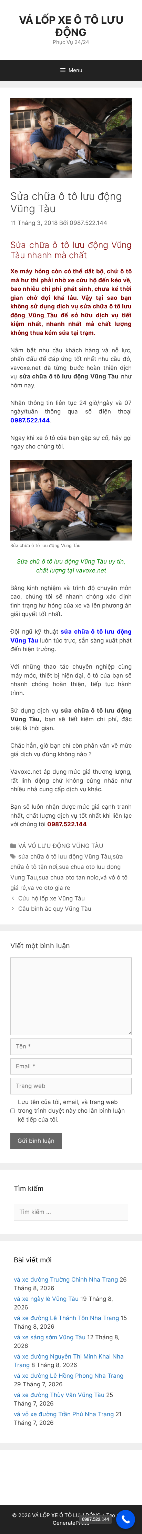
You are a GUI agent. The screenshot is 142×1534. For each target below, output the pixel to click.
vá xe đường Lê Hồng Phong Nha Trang (68, 1375)
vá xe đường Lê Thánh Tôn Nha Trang (66, 1318)
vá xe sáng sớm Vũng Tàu (49, 1337)
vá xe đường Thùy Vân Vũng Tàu (59, 1394)
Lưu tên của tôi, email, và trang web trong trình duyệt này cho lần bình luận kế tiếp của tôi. (71, 1111)
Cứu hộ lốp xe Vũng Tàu (51, 898)
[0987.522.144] (125, 1519)
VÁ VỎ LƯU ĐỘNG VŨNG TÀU (60, 845)
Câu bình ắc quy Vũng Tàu (54, 908)
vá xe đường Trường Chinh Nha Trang (66, 1279)
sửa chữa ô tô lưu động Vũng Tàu (64, 856)
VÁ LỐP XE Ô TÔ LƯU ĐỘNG (71, 26)
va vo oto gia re (49, 887)
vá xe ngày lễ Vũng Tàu (46, 1298)
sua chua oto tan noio (69, 877)
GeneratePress (71, 1523)
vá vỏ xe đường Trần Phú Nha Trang (64, 1414)
